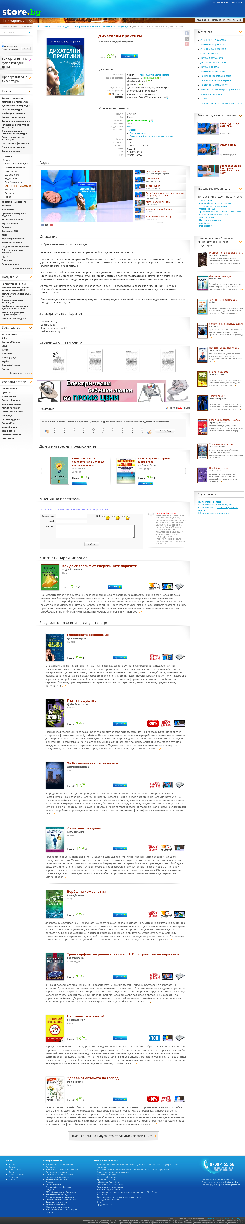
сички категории (21, 268)
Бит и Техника (9, 334)
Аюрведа (9, 193)
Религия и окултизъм (13, 147)
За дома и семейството (14, 201)
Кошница (13, 1172)
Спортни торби (209, 53)
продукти (56, 1179)
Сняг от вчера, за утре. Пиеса (110, 1184)
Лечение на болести (15, 167)
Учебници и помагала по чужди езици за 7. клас (15, 307)
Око (99, 1202)
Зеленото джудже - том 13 (108, 1189)
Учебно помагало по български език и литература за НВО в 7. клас (127, 1192)
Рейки (8, 196)
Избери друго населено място (154, 74)
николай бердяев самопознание (215, 203)
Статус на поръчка (17, 1174)
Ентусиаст (7, 353)
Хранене (7, 156)
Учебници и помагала (213, 39)
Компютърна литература (15, 101)
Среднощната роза (105, 1204)
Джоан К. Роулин (11, 400)
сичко (60, 1197)
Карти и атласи (10, 223)
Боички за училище (211, 94)
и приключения (57, 1202)
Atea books (204, 223)
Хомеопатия (11, 171)
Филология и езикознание (16, 121)
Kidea (4, 338)
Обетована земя (207, 208)
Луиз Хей (7, 392)
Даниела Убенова (11, 342)
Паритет (131, 126)
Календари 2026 (10, 231)
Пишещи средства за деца (215, 75)
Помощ (12, 1179)
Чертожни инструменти (214, 84)
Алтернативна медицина (87, 26)
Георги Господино (12, 434)
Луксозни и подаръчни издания (14, 214)
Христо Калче (206, 200)
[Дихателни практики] (65, 67)
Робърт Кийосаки (11, 407)
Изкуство (7, 205)
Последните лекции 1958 (108, 1199)
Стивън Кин (9, 423)
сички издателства (20, 373)
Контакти (13, 1167)
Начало (12, 1164)
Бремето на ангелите (106, 1179)
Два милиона (103, 1194)
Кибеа (5, 349)
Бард (4, 345)
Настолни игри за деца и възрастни (62, 1169)
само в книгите (11, 49)
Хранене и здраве (62, 26)
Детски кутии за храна (213, 62)
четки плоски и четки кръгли (213, 206)
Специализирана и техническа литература (14, 132)
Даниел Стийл (9, 388)
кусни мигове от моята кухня (214, 214)
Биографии (8, 209)
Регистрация (14, 1177)
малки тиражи (61, 1199)
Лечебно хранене (13, 182)
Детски (53, 1184)
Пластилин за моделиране (215, 80)
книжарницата (220, 188)
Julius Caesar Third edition (108, 1182)
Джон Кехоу (8, 438)
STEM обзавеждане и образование (61, 1192)
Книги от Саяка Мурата (14, 318)
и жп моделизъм (60, 1194)
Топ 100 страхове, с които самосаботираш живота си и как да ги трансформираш (133, 1169)
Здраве (133, 129)
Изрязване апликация (210, 220)
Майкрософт (205, 225)
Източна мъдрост (138, 133)
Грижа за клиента (220, 2)
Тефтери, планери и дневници (12, 251)
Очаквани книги (10, 264)
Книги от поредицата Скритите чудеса (13, 313)
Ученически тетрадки (213, 71)
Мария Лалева (9, 427)
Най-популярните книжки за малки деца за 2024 (15, 288)
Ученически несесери (213, 48)
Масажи (9, 189)
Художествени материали (57, 1177)
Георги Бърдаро (11, 419)
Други (5, 256)
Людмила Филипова (13, 411)
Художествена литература (16, 105)
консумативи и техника (59, 1174)
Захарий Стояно (11, 365)
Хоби (4, 234)
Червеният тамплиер (106, 1174)
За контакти (237, 2)
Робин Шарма (9, 396)
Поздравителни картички (16, 246)
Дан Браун (7, 415)
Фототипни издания (12, 219)
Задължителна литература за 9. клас (16, 295)
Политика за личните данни (233, 1219)
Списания (7, 260)
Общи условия (214, 1219)
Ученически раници (212, 44)
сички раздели (11, 46)
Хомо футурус (9, 357)
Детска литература (12, 109)
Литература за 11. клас (14, 283)
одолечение (11, 178)
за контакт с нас (226, 1179)
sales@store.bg (230, 1182)
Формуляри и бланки (13, 238)
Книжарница (13, 20)
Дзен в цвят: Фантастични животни (113, 1172)
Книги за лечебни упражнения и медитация (152, 136)
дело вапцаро (206, 217)
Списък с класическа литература (13, 301)
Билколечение (12, 174)
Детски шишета (209, 66)
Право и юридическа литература (13, 138)
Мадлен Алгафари (11, 404)
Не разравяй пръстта (106, 1177)
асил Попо (8, 430)
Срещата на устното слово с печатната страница (119, 1197)
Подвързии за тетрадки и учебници (221, 103)
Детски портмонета (211, 57)
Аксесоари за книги (12, 242)
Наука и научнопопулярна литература (15, 126)
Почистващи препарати (57, 1172)
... (139, 611)
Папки (204, 98)
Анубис (5, 361)
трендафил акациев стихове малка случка (220, 211)
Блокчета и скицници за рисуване (220, 89)
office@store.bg (232, 1184)
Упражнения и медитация (116, 26)
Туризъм (6, 227)
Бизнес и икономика (13, 98)
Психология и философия (15, 143)
